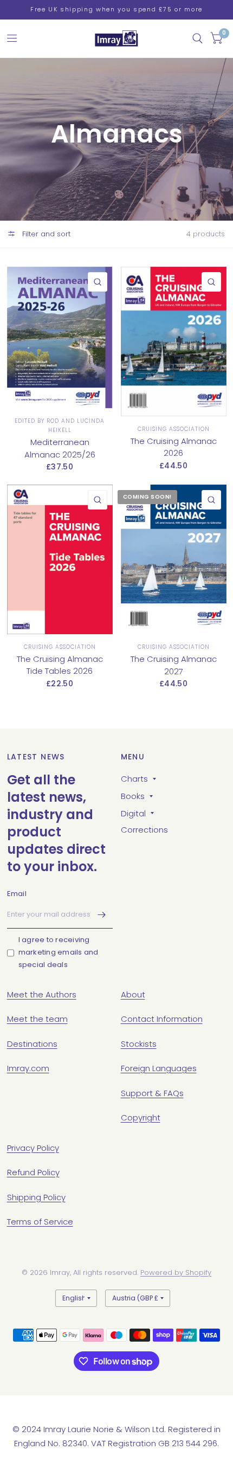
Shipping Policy (36, 1197)
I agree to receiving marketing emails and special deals (58, 952)
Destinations (32, 1043)
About (133, 994)
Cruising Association (174, 429)
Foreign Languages (159, 1068)
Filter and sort (45, 234)
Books (133, 796)
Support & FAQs (152, 1093)
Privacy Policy (33, 1148)
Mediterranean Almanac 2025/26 (59, 448)
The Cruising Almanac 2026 (174, 447)
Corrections (144, 829)
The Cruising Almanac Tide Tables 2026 (60, 665)
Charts (134, 778)
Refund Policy (33, 1172)
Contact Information (162, 1019)
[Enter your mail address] (102, 914)
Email (17, 893)
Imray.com (28, 1068)
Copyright (140, 1117)
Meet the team (37, 1019)
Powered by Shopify (175, 1272)
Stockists (139, 1043)
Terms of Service (40, 1221)
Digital (133, 813)
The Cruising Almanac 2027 (174, 665)
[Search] (197, 38)
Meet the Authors (41, 994)
